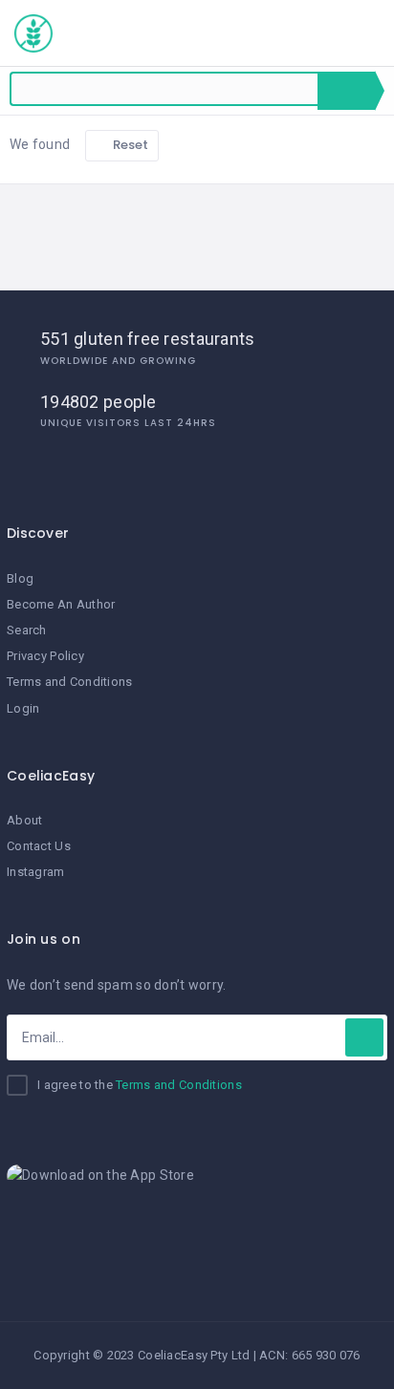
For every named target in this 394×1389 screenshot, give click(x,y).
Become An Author (61, 604)
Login (23, 708)
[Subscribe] (364, 1037)
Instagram (36, 872)
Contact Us (39, 846)
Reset (129, 145)
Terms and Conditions (70, 681)
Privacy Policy (45, 656)
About (24, 820)
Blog (20, 578)
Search (346, 91)
